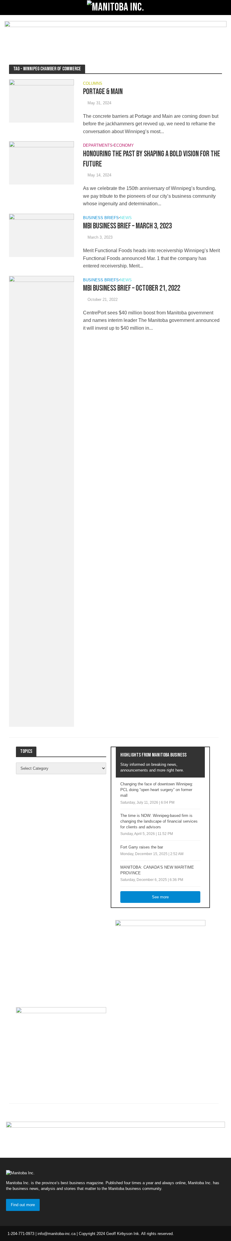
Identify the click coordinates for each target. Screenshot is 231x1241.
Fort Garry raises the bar (141, 847)
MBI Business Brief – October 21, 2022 (131, 288)
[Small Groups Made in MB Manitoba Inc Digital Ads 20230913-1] (115, 35)
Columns (92, 83)
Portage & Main (103, 91)
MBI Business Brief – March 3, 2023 (127, 226)
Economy (124, 145)
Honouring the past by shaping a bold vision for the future (151, 159)
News (126, 218)
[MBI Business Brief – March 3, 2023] (41, 234)
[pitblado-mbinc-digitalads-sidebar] (61, 1044)
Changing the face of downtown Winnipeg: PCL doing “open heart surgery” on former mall (156, 790)
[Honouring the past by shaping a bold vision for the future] (41, 162)
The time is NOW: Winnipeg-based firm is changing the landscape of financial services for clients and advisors (159, 821)
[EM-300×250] (160, 957)
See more (160, 897)
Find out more (23, 1205)
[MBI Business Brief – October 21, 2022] (41, 500)
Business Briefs (101, 218)
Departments (97, 145)
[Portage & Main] (41, 100)
